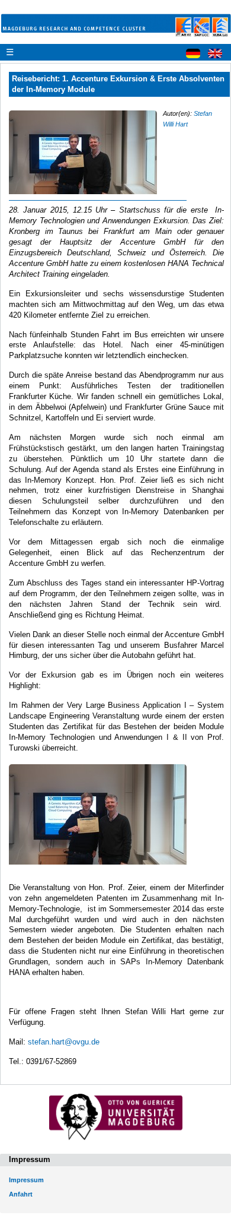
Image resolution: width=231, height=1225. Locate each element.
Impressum (26, 1179)
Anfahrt (21, 1194)
